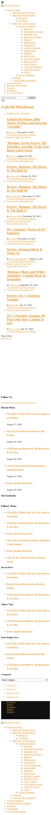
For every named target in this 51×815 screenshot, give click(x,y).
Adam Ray (14, 305)
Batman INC (30, 34)
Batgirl (27, 39)
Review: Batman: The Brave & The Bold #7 (27, 208)
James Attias (15, 176)
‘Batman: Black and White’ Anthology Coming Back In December (26, 275)
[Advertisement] (25, 366)
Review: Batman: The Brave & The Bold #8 (27, 188)
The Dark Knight (33, 67)
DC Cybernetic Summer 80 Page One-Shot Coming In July (26, 319)
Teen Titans (30, 64)
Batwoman (30, 42)
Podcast (11, 88)
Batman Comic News (24, 23)
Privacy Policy (13, 693)
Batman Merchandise (17, 85)
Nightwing (29, 45)
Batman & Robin (33, 37)
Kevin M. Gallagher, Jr (20, 259)
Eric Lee (13, 132)
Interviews (12, 90)
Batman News (14, 10)
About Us (11, 689)
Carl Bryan (14, 285)
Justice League (32, 48)
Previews (23, 20)
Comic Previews (27, 26)
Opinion (16, 77)
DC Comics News (15, 93)
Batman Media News (23, 15)
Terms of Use (13, 697)
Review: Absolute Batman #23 (19, 483)
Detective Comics (33, 31)
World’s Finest (32, 69)
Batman (28, 29)
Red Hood (29, 56)
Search (32, 98)
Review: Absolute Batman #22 (19, 551)
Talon (27, 72)
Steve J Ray (15, 329)
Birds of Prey (31, 61)
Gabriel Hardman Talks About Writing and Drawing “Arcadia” (27, 122)
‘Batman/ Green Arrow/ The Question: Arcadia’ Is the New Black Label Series (28, 146)
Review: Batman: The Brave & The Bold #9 (27, 168)
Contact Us (12, 685)
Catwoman (30, 50)
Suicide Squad (32, 58)
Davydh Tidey (16, 196)
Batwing (28, 53)
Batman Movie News (23, 12)
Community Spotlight (24, 80)
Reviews (22, 18)
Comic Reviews (26, 75)
